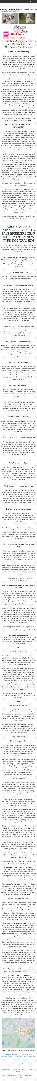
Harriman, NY (5, 1069)
